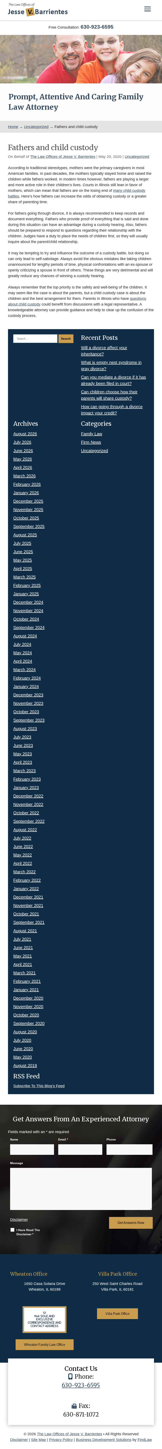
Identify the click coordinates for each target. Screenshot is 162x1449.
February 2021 (27, 981)
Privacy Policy (61, 1440)
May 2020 (22, 1057)
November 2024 (28, 610)
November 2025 (28, 509)
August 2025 (25, 535)
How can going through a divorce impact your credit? (112, 409)
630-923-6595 (97, 27)
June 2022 (23, 846)
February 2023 (27, 779)
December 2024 (28, 602)
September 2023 (29, 720)
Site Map (38, 1440)
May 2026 (22, 459)
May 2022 (22, 855)
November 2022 (28, 804)
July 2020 (22, 1040)
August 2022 (25, 829)
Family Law (91, 433)
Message (16, 1163)
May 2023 (22, 754)
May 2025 (22, 560)
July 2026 (22, 442)
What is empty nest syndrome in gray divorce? (111, 365)
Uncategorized (137, 157)
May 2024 (22, 652)
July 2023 (22, 737)
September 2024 (29, 627)
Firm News (91, 442)
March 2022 (24, 871)
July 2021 (22, 939)
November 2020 (28, 1006)
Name (14, 1139)
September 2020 (29, 1023)
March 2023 (24, 770)
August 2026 (25, 433)
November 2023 (28, 703)
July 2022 (22, 838)
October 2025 (26, 518)
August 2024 (25, 636)
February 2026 (27, 484)
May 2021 (22, 956)
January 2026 (26, 492)
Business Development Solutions (103, 1440)
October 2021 (26, 914)
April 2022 (22, 863)
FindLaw (145, 1440)
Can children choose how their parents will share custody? (109, 395)
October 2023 (26, 711)
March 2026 (24, 476)
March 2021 (24, 973)
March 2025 (24, 577)
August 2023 (25, 728)
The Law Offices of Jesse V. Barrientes (62, 157)
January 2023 (26, 787)
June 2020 (23, 1048)
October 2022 (26, 813)
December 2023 (28, 695)
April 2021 (22, 964)
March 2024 (24, 669)
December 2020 (28, 998)
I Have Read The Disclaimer (28, 1232)
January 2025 (26, 594)
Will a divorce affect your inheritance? (104, 350)
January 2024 (26, 686)
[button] (147, 9)
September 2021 (29, 922)
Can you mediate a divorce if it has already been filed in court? (113, 380)
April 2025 (22, 568)
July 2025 (22, 543)
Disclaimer (19, 1220)
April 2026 (22, 467)
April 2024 (22, 661)
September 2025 (29, 526)
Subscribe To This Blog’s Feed (39, 1086)
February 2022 (27, 880)
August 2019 (25, 1065)
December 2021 (28, 897)
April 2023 (22, 762)
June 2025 (23, 551)
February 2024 (27, 678)
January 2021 (26, 989)
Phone (111, 1139)
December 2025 (28, 501)
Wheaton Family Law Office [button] (44, 1344)
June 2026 (23, 450)
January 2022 (26, 888)
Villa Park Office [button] (117, 1313)
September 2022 (29, 821)
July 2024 (22, 644)
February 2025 (27, 585)
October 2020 (26, 1015)
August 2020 (25, 1032)
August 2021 (25, 930)
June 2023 (23, 745)
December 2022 (28, 796)
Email (63, 1139)
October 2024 (26, 619)
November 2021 (28, 905)
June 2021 (23, 947)
